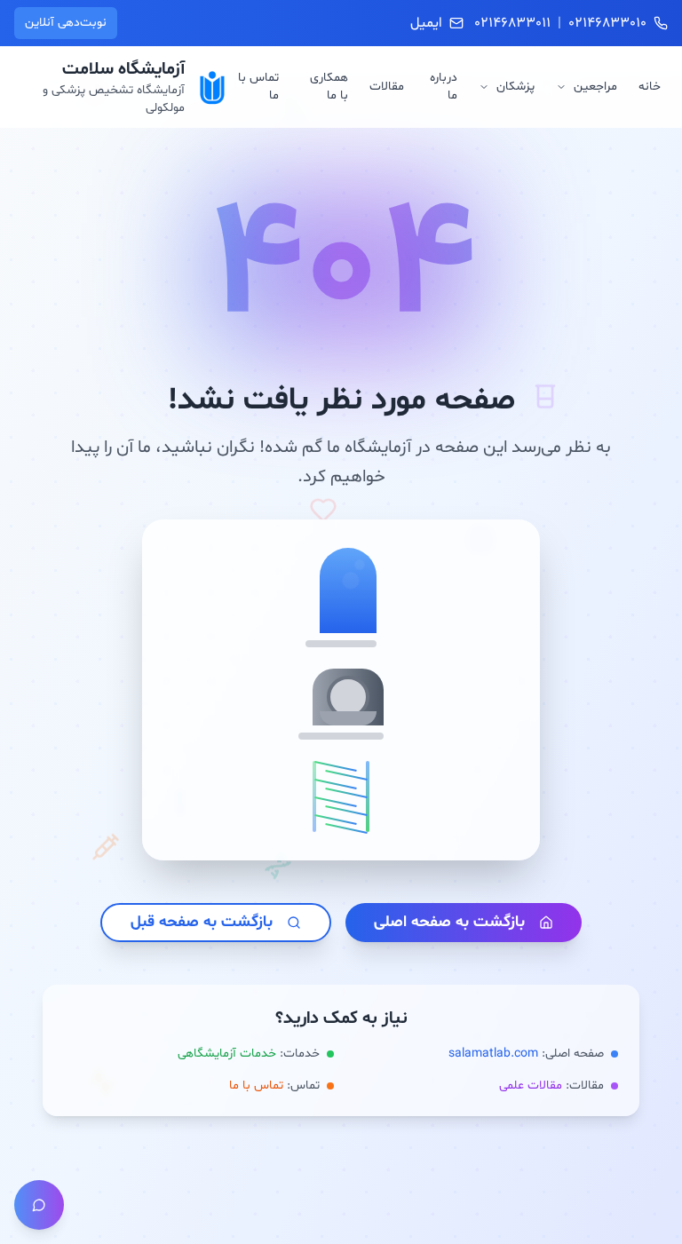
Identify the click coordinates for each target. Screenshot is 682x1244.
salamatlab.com (493, 1053)
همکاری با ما (329, 86)
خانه (649, 86)
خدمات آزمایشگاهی (227, 1053)
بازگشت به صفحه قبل (202, 922)
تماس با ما (258, 86)
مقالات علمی (530, 1085)
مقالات (386, 86)
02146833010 (607, 23)
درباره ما (443, 86)
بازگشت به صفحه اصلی (449, 922)
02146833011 (512, 23)
